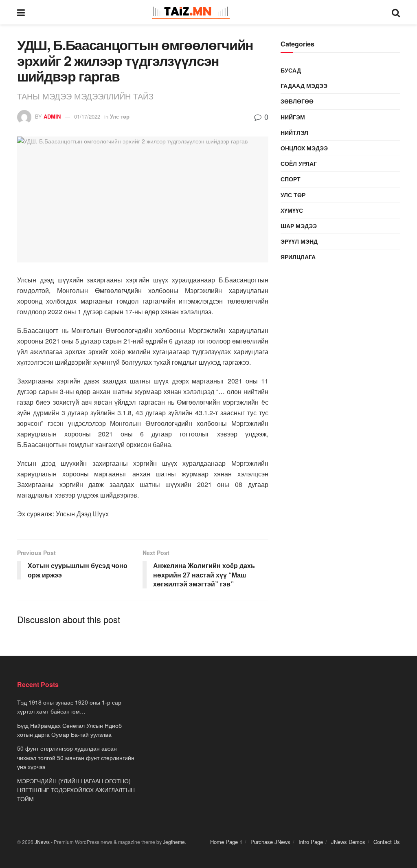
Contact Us (386, 842)
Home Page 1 (226, 842)
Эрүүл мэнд (299, 241)
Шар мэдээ (299, 226)
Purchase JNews (270, 842)
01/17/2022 (87, 116)
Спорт (291, 179)
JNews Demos (348, 842)
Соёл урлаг (299, 163)
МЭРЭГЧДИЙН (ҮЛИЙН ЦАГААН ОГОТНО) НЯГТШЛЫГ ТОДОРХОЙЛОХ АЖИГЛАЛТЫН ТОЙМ (76, 790)
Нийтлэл (294, 132)
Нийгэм (293, 117)
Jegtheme (174, 841)
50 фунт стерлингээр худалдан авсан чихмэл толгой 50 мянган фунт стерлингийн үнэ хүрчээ (75, 757)
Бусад (291, 70)
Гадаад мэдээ (304, 86)
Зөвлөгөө (297, 101)
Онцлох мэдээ (304, 148)
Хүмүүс (292, 210)
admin (52, 116)
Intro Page (310, 842)
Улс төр (119, 116)
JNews (42, 841)
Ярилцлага (298, 257)
